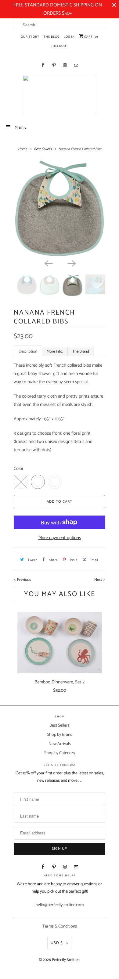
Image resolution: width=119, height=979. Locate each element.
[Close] (114, 855)
